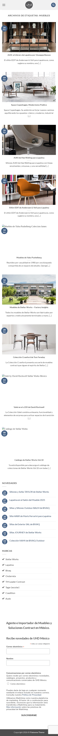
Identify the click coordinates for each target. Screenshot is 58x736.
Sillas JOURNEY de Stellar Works (25, 532)
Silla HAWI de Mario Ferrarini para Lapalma (30, 516)
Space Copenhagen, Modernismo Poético (29, 105)
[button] (3, 4)
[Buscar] (53, 5)
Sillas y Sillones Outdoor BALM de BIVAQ (29, 508)
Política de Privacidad (31, 695)
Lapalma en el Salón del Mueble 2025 (27, 500)
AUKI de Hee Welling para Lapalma (29, 158)
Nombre (9, 659)
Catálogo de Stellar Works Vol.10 (29, 460)
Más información (13, 707)
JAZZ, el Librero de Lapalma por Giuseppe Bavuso (29, 55)
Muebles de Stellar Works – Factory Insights (29, 307)
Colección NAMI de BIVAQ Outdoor (27, 540)
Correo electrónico (15, 647)
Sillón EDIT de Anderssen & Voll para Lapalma (29, 208)
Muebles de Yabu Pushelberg (29, 257)
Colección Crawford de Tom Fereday (29, 357)
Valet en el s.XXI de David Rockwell (29, 407)
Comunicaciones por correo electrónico (23, 673)
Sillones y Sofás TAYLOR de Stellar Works (29, 491)
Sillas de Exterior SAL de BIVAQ (24, 524)
